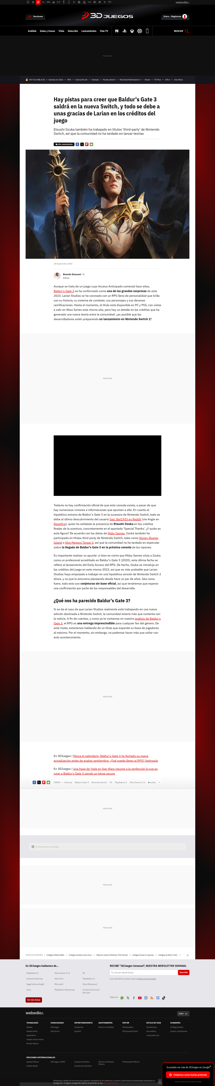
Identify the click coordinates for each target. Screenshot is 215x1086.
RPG (69, 79)
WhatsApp (122, 997)
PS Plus (157, 79)
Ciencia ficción (81, 79)
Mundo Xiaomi (32, 1043)
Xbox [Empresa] (90, 984)
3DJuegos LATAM (57, 1062)
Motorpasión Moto (130, 1031)
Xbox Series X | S (137, 782)
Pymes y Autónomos (178, 1031)
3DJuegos (107, 16)
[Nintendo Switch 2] (139, 31)
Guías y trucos (47, 31)
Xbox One (59, 978)
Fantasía (95, 79)
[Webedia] (35, 1013)
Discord (157, 997)
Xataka (29, 1027)
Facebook (77, 144)
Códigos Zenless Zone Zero (80, 955)
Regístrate (176, 16)
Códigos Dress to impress (143, 955)
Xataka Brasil (32, 1066)
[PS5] (124, 31)
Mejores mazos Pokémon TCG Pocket (112, 955)
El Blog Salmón (176, 1027)
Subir (181, 1013)
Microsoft (59, 984)
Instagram (145, 997)
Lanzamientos (88, 31)
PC (111, 782)
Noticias (68, 782)
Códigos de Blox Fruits (168, 955)
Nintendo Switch (99, 782)
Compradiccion (152, 1035)
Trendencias (151, 1027)
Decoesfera (151, 1031)
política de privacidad (146, 979)
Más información (111, 1083)
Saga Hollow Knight (35, 984)
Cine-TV (104, 31)
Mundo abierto (109, 79)
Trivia (61, 31)
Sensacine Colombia (83, 1066)
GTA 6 (167, 79)
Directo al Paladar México (106, 1063)
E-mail (91, 144)
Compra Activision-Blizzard (91, 991)
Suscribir (184, 972)
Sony (28, 989)
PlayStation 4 (89, 978)
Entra (166, 16)
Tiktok (163, 997)
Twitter (82, 144)
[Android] (147, 31)
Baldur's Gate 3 (82, 782)
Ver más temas (33, 1000)
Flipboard (86, 144)
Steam (147, 79)
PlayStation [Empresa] (65, 989)
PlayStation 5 (121, 782)
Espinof (77, 1031)
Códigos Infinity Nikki (56, 955)
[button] (73, 274)
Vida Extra (54, 1031)
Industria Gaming (34, 978)
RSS (151, 997)
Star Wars (178, 79)
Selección (73, 31)
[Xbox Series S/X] (132, 31)
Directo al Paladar (106, 1027)
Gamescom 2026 (56, 79)
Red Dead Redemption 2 (130, 79)
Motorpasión (127, 1027)
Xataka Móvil (31, 1031)
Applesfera (31, 1035)
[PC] (117, 31)
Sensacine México (82, 1062)
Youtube (139, 997)
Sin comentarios (65, 144)
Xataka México (32, 1062)
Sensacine (78, 1027)
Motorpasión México (131, 1062)
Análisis (32, 31)
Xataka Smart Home (35, 1039)
